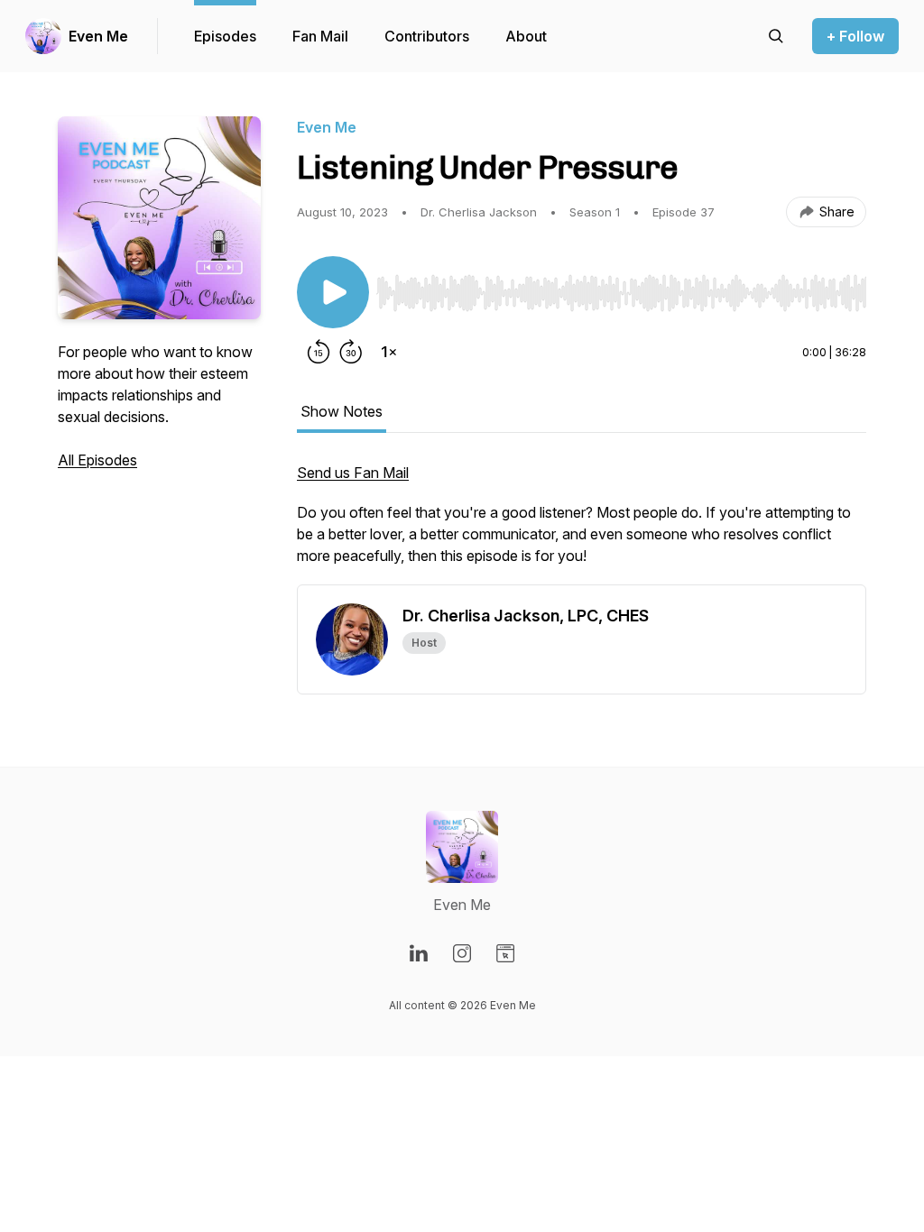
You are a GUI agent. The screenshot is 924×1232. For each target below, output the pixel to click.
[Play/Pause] (333, 292)
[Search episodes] (776, 36)
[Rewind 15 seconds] (318, 351)
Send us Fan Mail (353, 473)
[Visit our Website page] (505, 953)
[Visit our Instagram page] (462, 953)
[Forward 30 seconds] (351, 351)
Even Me (98, 36)
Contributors (426, 36)
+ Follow (855, 36)
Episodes (225, 36)
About (526, 36)
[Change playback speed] (389, 351)
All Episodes (97, 460)
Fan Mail (320, 36)
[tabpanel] (581, 523)
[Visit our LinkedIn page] (419, 953)
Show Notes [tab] (341, 411)
